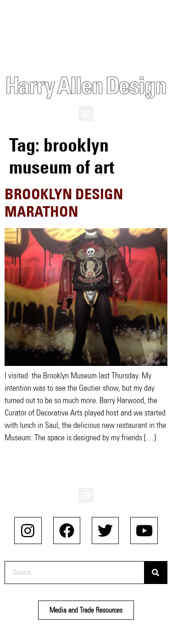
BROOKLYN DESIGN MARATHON (64, 202)
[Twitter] (105, 530)
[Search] (155, 573)
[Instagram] (27, 530)
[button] (86, 113)
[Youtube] (143, 530)
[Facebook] (66, 530)
